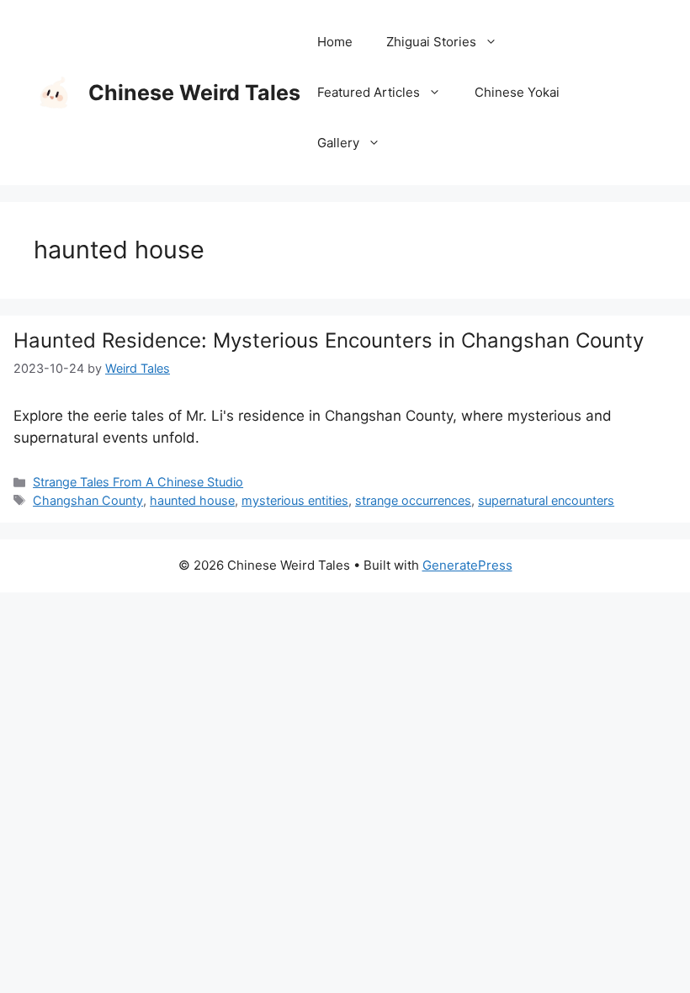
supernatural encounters (546, 500)
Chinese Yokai (517, 92)
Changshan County (88, 500)
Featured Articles (368, 92)
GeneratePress (467, 565)
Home (335, 42)
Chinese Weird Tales (194, 92)
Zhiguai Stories (431, 42)
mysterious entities (295, 500)
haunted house (192, 500)
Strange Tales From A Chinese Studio (138, 482)
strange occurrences (413, 500)
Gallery (338, 143)
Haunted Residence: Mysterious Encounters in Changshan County (328, 340)
